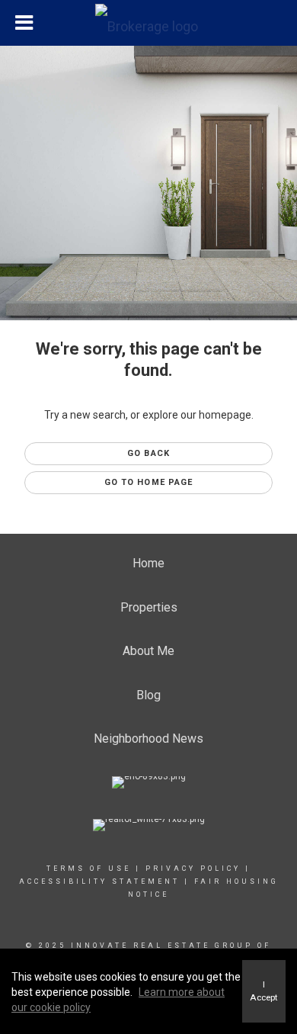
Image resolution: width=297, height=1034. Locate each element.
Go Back (148, 453)
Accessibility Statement (99, 881)
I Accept (264, 991)
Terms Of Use (88, 868)
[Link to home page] (148, 23)
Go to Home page (148, 482)
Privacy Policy (193, 868)
